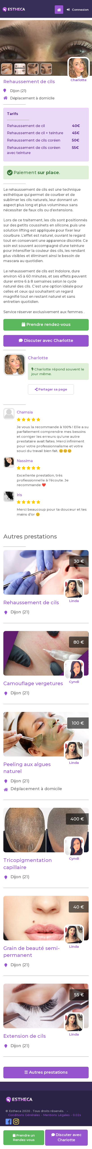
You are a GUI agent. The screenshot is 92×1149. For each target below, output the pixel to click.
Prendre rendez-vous (48, 324)
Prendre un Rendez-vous (24, 1137)
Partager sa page (52, 389)
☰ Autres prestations (46, 1072)
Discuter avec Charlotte (48, 340)
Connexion (80, 9)
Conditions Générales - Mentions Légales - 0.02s (44, 1115)
